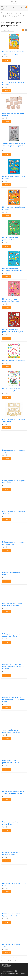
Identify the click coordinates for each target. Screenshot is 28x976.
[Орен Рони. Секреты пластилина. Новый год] (14, 720)
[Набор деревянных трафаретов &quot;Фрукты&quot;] (14, 501)
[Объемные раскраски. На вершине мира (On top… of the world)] (14, 687)
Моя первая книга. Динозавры (13, 360)
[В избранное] (24, 34)
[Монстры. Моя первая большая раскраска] (14, 197)
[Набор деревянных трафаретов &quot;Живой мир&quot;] (14, 409)
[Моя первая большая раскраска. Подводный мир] (14, 258)
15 (10, 958)
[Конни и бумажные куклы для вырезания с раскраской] (14, 41)
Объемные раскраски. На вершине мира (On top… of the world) (13, 699)
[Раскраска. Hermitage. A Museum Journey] (14, 842)
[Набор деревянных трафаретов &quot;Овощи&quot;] (14, 440)
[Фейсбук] (16, 971)
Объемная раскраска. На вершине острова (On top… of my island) (13, 667)
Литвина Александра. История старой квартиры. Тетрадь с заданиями (13, 146)
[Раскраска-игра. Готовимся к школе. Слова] (14, 811)
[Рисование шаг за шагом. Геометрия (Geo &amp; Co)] (14, 903)
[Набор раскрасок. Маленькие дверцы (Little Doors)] (14, 623)
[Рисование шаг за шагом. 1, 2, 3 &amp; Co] (14, 873)
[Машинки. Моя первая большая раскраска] (14, 166)
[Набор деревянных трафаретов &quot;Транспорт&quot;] (14, 470)
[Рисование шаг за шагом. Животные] (14, 934)
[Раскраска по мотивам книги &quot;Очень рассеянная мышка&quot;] (14, 781)
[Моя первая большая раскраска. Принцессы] (14, 289)
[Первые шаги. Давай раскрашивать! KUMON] (14, 750)
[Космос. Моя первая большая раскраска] (14, 72)
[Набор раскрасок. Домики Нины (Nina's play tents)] (14, 593)
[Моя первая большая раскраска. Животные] (14, 227)
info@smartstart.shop (8, 971)
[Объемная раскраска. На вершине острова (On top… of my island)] (14, 654)
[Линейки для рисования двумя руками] (14, 103)
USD (17, 7)
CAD (14, 7)
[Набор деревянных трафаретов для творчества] (14, 532)
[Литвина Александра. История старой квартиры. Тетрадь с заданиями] (14, 133)
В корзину (7, 60)
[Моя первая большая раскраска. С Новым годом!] (14, 319)
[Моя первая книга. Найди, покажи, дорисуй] (14, 378)
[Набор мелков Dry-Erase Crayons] (14, 562)
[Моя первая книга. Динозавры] (14, 350)
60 (16, 958)
